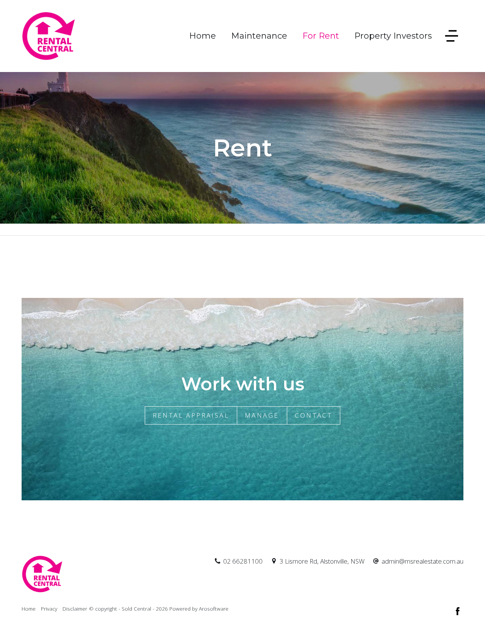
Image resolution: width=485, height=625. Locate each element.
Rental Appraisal (191, 415)
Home (202, 36)
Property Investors (393, 36)
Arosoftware (213, 608)
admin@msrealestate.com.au (422, 561)
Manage (262, 415)
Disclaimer (75, 608)
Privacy (49, 608)
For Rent (320, 36)
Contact (314, 415)
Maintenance (259, 36)
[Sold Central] (49, 35)
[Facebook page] (457, 612)
